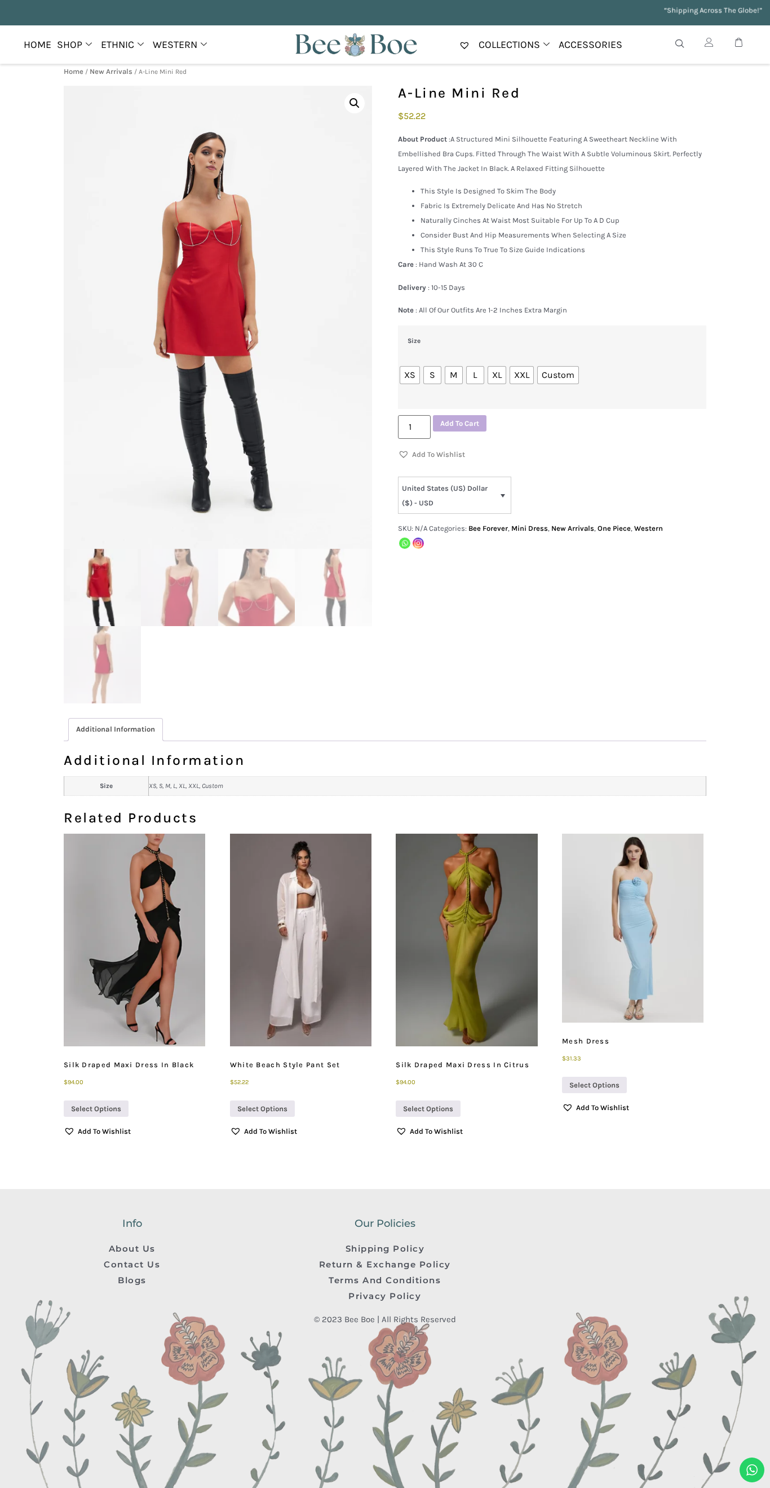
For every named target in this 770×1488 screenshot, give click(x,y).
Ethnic (117, 44)
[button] (354, 103)
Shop (69, 44)
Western (648, 528)
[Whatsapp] (404, 543)
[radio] (409, 375)
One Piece (614, 528)
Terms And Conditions (385, 1280)
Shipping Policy (385, 1248)
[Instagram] (418, 543)
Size (414, 341)
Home (37, 44)
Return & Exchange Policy (385, 1264)
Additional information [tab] (115, 729)
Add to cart (459, 423)
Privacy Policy (384, 1296)
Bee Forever (488, 528)
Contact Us (132, 1264)
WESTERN (175, 44)
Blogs (132, 1280)
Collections (509, 44)
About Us (132, 1248)
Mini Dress (529, 528)
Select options (96, 1108)
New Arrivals (111, 71)
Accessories (590, 44)
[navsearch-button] (680, 44)
